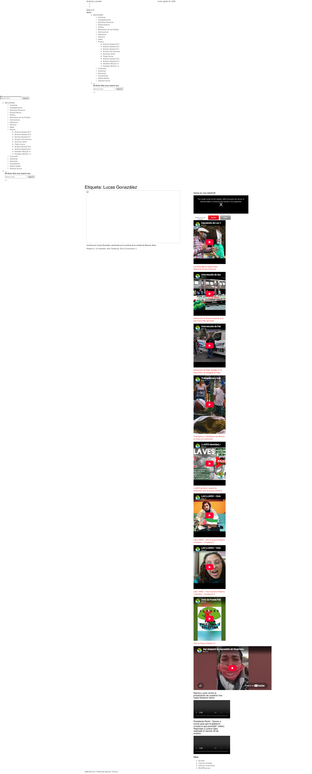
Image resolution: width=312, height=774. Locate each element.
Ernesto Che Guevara (111, 51)
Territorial (101, 17)
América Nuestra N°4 (111, 61)
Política (101, 27)
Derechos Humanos (105, 22)
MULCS (123, 248)
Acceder (201, 760)
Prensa (101, 41)
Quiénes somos (104, 80)
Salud (100, 39)
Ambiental (102, 71)
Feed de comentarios (206, 765)
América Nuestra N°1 (111, 49)
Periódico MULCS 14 (111, 63)
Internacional (103, 32)
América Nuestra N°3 (111, 44)
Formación (102, 68)
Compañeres (103, 75)
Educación (102, 73)
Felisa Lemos (108, 56)
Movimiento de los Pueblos (108, 29)
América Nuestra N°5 (111, 58)
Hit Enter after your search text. (106, 85)
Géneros (101, 37)
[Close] (94, 92)
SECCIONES (98, 15)
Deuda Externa (104, 24)
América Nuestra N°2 (111, 46)
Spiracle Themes (111, 771)
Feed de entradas (205, 763)
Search (26, 98)
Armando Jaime (109, 54)
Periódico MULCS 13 (111, 66)
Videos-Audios (103, 78)
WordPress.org (204, 768)
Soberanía (102, 34)
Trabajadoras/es (104, 20)
